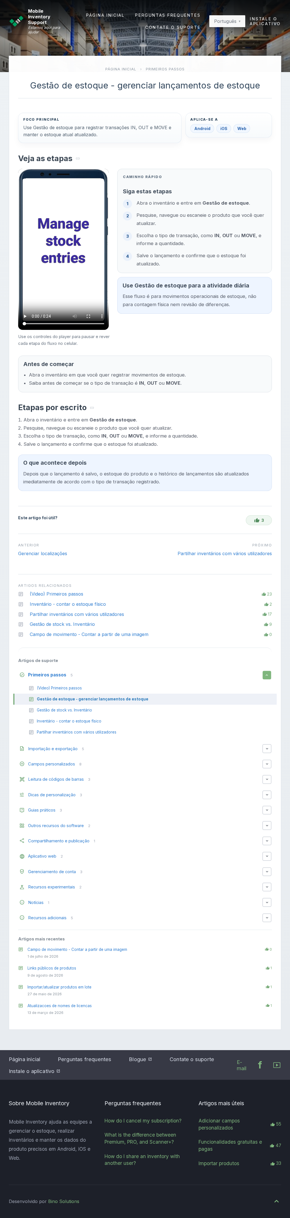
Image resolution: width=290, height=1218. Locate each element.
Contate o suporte (173, 27)
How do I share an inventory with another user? (142, 1159)
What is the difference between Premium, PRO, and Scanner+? (140, 1138)
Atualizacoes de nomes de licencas (59, 1005)
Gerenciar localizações (42, 553)
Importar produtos (219, 1163)
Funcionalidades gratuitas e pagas (230, 1145)
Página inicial (105, 15)
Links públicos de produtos (51, 968)
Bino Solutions (63, 1201)
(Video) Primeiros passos (56, 594)
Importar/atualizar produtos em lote (59, 987)
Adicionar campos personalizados (219, 1124)
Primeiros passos (165, 69)
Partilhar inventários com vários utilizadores (225, 553)
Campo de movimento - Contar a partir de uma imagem (77, 949)
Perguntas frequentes (168, 15)
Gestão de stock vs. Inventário (62, 624)
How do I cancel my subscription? (143, 1121)
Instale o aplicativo (265, 21)
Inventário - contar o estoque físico (68, 604)
